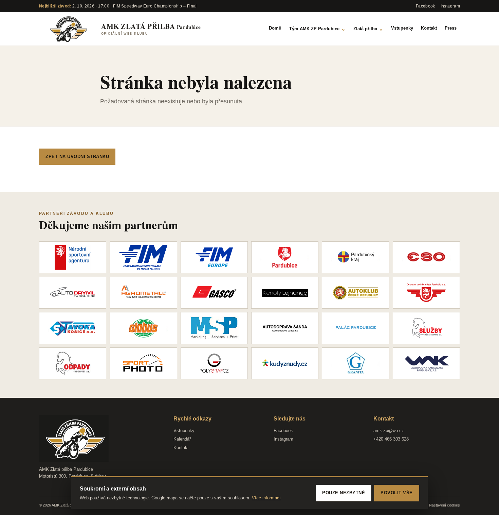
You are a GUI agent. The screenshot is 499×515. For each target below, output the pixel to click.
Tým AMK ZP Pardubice (317, 29)
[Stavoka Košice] (72, 328)
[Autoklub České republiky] (355, 293)
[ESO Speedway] (426, 257)
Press (451, 28)
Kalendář (182, 439)
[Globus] (143, 328)
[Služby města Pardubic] (426, 328)
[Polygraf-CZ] (214, 363)
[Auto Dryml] (72, 293)
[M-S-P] (214, 328)
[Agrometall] (143, 293)
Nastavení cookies (444, 505)
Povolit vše (397, 492)
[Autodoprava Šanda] (284, 328)
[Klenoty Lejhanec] (284, 293)
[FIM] (143, 257)
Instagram (283, 439)
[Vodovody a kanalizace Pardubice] (426, 363)
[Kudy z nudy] (284, 363)
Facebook (283, 430)
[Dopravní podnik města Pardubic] (426, 293)
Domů (275, 28)
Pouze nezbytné (343, 492)
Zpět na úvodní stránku (77, 156)
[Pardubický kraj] (355, 257)
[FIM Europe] (214, 257)
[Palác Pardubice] (355, 328)
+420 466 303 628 (391, 439)
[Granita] (355, 363)
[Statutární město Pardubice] (284, 257)
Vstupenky (402, 28)
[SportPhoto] (143, 363)
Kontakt (429, 28)
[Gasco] (214, 293)
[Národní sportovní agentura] (72, 257)
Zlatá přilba (368, 29)
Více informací (266, 497)
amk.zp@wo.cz (388, 430)
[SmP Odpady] (72, 363)
